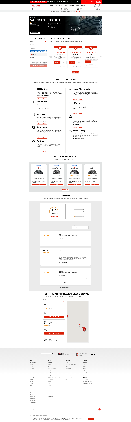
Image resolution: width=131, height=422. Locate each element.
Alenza (31, 364)
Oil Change (85, 372)
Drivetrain (49, 385)
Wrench (67, 379)
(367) (96, 175)
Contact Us (67, 366)
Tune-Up (49, 383)
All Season (32, 368)
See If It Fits (38, 184)
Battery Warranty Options (87, 381)
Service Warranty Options (87, 383)
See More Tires (65, 189)
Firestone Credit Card (69, 368)
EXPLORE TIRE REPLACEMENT (42, 135)
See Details (91, 64)
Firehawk (32, 389)
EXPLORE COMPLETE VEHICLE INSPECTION (81, 97)
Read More (60, 280)
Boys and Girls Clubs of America (71, 364)
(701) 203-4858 (46, 330)
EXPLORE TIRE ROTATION (41, 121)
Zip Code (44, 299)
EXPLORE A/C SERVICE (77, 111)
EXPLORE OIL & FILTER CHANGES (43, 95)
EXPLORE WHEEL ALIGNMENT (42, 108)
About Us (67, 362)
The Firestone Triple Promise (71, 377)
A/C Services (50, 379)
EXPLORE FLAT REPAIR (41, 149)
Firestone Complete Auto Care (51, 307)
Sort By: (73, 225)
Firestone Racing (33, 402)
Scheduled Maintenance (52, 392)
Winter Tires (32, 409)
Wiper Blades (50, 396)
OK (91, 419)
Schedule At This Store (54, 316)
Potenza (31, 383)
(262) (42, 175)
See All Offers (75, 72)
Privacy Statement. (43, 63)
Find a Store (64, 300)
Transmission (50, 394)
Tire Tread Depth (33, 406)
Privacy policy (67, 419)
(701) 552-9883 (52, 27)
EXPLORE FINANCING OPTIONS (78, 138)
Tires (84, 364)
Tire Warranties (33, 400)
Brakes (49, 366)
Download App (81, 355)
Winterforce (32, 375)
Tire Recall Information (34, 404)
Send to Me (56, 62)
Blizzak (31, 366)
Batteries (49, 381)
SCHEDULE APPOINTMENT (42, 98)
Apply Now (63, 353)
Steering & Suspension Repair (53, 370)
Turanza (31, 381)
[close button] (129, 417)
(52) (51, 325)
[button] (46, 5)
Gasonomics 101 (69, 370)
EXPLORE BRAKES (76, 124)
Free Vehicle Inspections (52, 387)
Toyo (31, 392)
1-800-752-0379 (98, 9)
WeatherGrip (32, 377)
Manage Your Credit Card (65, 354)
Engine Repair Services (52, 368)
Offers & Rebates (69, 372)
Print (63, 62)
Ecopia (31, 379)
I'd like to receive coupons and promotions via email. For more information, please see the (39, 63)
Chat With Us (52, 24)
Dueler (31, 385)
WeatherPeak (32, 372)
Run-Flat (31, 387)
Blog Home (85, 362)
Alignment (50, 364)
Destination (32, 370)
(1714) (78, 175)
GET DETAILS (78, 11)
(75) (60, 175)
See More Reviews (64, 287)
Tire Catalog (32, 396)
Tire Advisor (32, 398)
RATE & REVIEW (54, 216)
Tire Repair (50, 372)
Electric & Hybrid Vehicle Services (54, 377)
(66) (51, 308)
